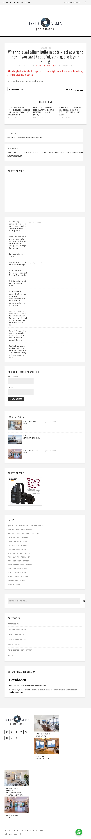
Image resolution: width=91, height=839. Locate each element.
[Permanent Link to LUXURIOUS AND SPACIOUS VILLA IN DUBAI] (15, 444)
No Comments (67, 66)
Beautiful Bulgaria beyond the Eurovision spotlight (18, 263)
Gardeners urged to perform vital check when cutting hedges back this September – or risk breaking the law (17, 226)
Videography (14, 584)
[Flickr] (23, 2)
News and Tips (45, 48)
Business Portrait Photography (23, 533)
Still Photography (17, 573)
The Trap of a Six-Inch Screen (16, 255)
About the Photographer (20, 530)
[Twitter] (15, 2)
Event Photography (17, 541)
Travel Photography (18, 580)
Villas (11, 655)
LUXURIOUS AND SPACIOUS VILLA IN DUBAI (31, 437)
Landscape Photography (19, 553)
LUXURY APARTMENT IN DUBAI (31, 422)
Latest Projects (16, 634)
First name (13, 377)
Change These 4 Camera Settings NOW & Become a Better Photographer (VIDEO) (43, 111)
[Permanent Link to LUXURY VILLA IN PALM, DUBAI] (15, 458)
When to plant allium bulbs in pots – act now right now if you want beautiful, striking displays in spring (45, 57)
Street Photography (18, 576)
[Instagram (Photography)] (4, 2)
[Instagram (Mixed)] (26, 2)
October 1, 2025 (25, 66)
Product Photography (19, 561)
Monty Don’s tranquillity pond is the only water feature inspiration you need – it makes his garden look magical (17, 335)
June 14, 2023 (64, 117)
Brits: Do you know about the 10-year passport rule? (17, 283)
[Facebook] (12, 2)
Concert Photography (19, 537)
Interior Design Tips (17, 89)
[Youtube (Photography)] (8, 2)
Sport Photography (17, 569)
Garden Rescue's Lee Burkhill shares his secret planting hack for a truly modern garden (18, 111)
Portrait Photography (19, 557)
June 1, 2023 (12, 117)
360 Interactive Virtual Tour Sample (25, 526)
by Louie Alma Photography (47, 66)
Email (11, 387)
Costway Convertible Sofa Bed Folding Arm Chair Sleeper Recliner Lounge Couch (70, 111)
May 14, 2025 (38, 117)
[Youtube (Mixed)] (30, 2)
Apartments (13, 624)
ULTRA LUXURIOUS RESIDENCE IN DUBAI (42, 757)
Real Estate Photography (20, 565)
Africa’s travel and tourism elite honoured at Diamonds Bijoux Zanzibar (18, 272)
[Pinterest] (19, 2)
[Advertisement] (45, 192)
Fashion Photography (18, 545)
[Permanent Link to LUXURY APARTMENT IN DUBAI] (15, 429)
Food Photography (17, 549)
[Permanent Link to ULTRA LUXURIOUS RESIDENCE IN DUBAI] (46, 753)
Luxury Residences (17, 639)
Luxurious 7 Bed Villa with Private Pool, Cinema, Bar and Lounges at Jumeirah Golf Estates (14, 791)
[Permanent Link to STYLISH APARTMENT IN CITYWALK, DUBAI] (46, 731)
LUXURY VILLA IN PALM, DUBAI (31, 451)
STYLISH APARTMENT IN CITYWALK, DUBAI (43, 735)
